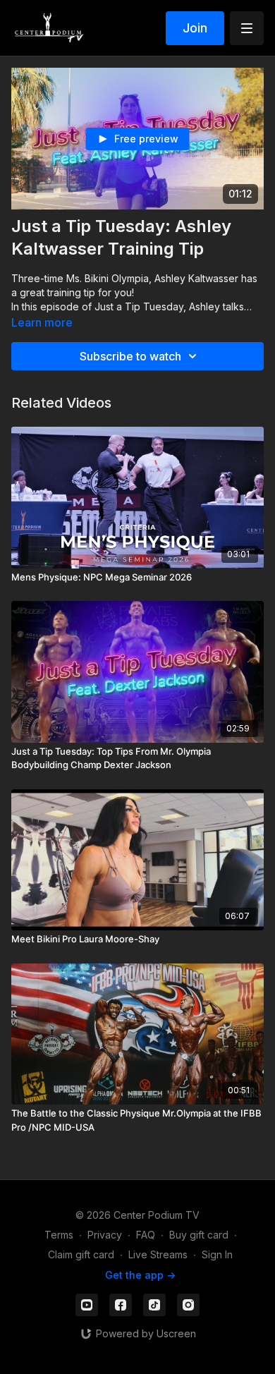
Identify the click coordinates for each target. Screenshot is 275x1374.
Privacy (104, 1235)
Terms (58, 1235)
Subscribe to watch (130, 356)
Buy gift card (198, 1235)
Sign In (217, 1254)
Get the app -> (140, 1275)
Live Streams (158, 1254)
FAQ (145, 1235)
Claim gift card (81, 1254)
